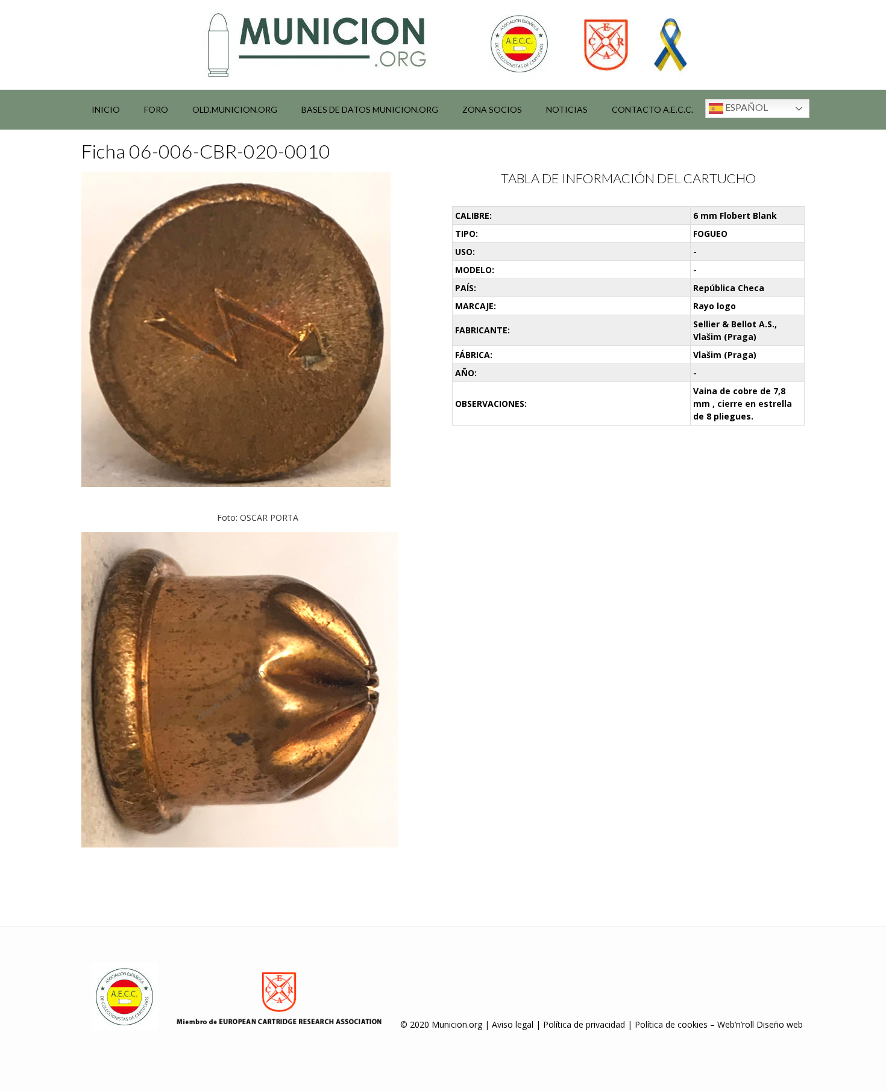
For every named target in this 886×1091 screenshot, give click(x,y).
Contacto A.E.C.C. (652, 109)
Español (745, 107)
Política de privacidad (584, 1024)
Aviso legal (512, 1024)
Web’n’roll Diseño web (760, 1024)
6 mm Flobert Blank (735, 215)
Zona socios (492, 109)
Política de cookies (671, 1024)
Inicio (106, 109)
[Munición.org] (443, 44)
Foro (156, 109)
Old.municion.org (234, 109)
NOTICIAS (567, 109)
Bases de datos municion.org (369, 109)
